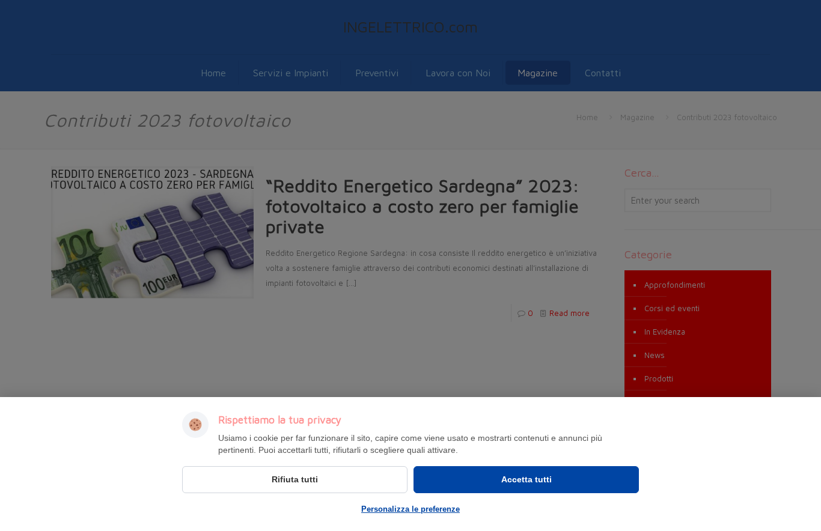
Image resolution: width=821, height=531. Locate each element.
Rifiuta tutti (295, 479)
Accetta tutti (526, 479)
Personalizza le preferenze (410, 509)
